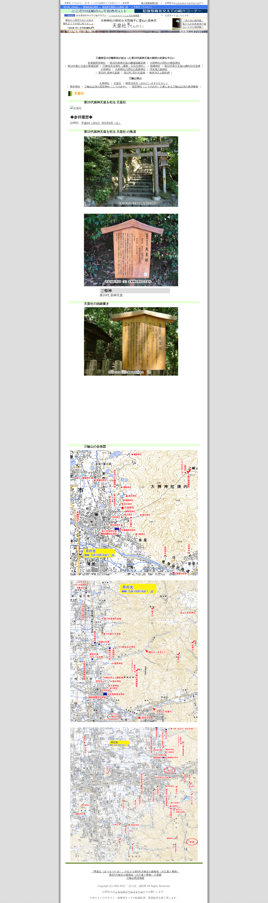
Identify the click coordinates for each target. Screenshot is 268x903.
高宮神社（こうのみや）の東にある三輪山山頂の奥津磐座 (165, 86)
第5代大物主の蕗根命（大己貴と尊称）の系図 (135, 874)
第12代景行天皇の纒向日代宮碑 (182, 65)
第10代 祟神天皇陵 (109, 72)
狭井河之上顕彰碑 (159, 72)
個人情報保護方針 (149, 3)
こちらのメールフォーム (129, 891)
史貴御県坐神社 (97, 62)
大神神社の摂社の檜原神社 (165, 62)
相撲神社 (155, 65)
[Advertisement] (133, 43)
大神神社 (104, 83)
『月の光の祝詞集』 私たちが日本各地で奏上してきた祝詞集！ (194, 23)
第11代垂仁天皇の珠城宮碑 (83, 65)
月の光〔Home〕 (71, 7)
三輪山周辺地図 (135, 878)
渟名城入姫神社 (159, 69)
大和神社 (106, 69)
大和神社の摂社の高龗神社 (130, 69)
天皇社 (117, 83)
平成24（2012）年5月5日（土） (101, 122)
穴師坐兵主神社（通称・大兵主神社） (124, 65)
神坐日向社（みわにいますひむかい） (147, 83)
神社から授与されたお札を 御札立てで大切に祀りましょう (78, 23)
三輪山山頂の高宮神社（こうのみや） (106, 86)
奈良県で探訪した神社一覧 (115, 7)
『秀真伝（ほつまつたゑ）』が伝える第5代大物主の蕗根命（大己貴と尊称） (135, 871)
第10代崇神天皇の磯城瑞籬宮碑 (128, 62)
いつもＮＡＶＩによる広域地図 (124, 15)
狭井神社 (75, 86)
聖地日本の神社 (90, 7)
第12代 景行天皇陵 (134, 72)
